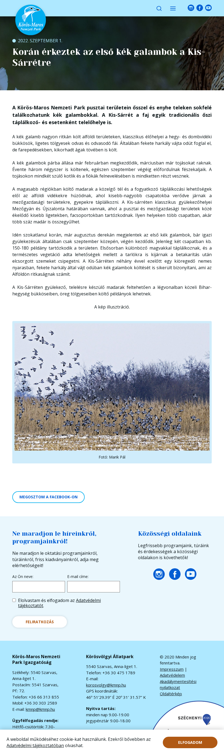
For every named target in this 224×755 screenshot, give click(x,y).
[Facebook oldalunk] (199, 8)
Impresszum (172, 669)
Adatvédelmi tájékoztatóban (35, 745)
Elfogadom (190, 742)
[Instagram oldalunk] (191, 8)
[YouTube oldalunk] (208, 8)
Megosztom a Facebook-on (48, 496)
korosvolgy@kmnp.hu (106, 685)
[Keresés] (159, 8)
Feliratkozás (40, 621)
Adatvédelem (172, 675)
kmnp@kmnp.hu (40, 709)
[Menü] (173, 8)
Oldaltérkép (171, 693)
